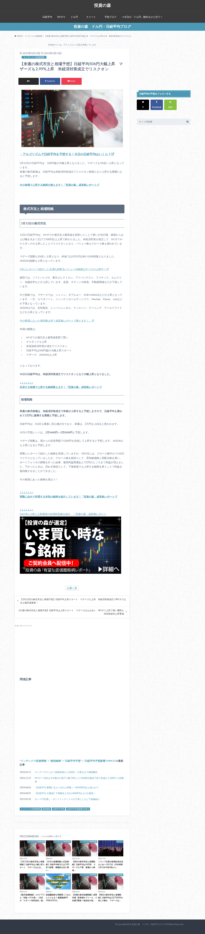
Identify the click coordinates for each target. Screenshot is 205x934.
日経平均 (47, 17)
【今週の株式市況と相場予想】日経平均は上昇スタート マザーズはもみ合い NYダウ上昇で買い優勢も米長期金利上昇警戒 (71, 612)
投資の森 (102, 5)
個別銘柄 (56, 761)
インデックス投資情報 (33, 761)
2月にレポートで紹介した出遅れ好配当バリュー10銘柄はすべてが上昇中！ (63, 269)
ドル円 (74, 17)
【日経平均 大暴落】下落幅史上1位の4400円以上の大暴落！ (65, 793)
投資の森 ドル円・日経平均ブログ (102, 26)
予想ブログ (110, 17)
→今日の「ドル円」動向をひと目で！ (142, 17)
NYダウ (61, 17)
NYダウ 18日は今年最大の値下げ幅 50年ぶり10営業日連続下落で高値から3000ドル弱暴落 (79, 780)
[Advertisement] (72, 649)
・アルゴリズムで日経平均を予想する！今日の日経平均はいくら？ (65, 154)
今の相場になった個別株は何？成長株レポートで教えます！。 (55, 320)
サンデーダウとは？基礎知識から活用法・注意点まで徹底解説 (66, 772)
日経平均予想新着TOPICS (100, 761)
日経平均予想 (73, 761)
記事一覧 (72, 588)
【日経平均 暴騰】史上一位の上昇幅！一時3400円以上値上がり (67, 787)
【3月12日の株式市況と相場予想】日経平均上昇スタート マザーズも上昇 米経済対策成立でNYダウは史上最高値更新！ (73, 601)
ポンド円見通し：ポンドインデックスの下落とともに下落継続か (67, 799)
